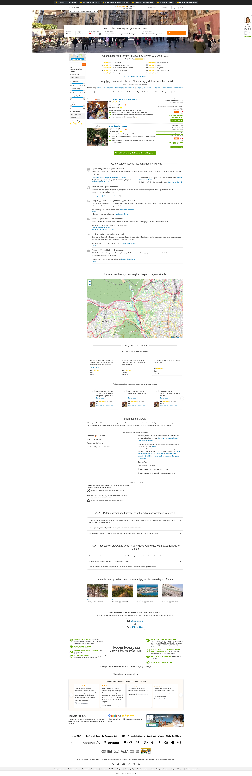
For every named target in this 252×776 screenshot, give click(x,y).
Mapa (106, 92)
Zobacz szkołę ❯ (177, 120)
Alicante (89, 600)
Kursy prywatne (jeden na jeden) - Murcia (105, 196)
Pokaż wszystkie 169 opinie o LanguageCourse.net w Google (124, 720)
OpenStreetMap (179, 337)
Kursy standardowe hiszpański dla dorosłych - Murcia (109, 178)
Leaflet (172, 337)
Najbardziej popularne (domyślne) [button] (124, 87)
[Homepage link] (70, 11)
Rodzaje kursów (95, 92)
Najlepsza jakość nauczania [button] (144, 87)
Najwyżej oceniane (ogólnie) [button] (105, 87)
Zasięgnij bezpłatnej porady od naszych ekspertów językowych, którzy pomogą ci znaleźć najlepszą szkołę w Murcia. (135, 615)
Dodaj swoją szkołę (192, 769)
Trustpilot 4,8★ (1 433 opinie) (67, 2)
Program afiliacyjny (177, 769)
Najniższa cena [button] (178, 87)
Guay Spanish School (175, 182)
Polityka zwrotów (73, 769)
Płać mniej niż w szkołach (91, 2)
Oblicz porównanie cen (176, 33)
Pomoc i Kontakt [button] (74, 7)
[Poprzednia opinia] (71, 695)
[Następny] (182, 398)
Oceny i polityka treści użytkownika (136, 769)
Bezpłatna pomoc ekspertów (188, 2)
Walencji (164, 600)
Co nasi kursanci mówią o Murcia (135, 76)
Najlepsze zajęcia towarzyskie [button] (163, 87)
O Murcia (130, 92)
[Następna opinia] (181, 695)
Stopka (119, 769)
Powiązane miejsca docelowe (171, 92)
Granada (115, 600)
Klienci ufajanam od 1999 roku (144, 2)
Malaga (139, 600)
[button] (175, 8)
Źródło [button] (153, 446)
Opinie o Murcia (118, 92)
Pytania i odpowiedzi (143, 92)
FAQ (156, 92)
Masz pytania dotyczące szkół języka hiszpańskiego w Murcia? (135, 612)
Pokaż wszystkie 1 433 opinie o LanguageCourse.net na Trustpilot (86, 723)
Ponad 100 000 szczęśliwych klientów (116, 2)
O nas (103, 769)
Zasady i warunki (59, 769)
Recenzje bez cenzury (166, 2)
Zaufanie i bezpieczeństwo (159, 769)
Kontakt (111, 769)
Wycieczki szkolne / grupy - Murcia (103, 229)
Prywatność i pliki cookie (90, 769)
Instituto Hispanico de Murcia (101, 181)
